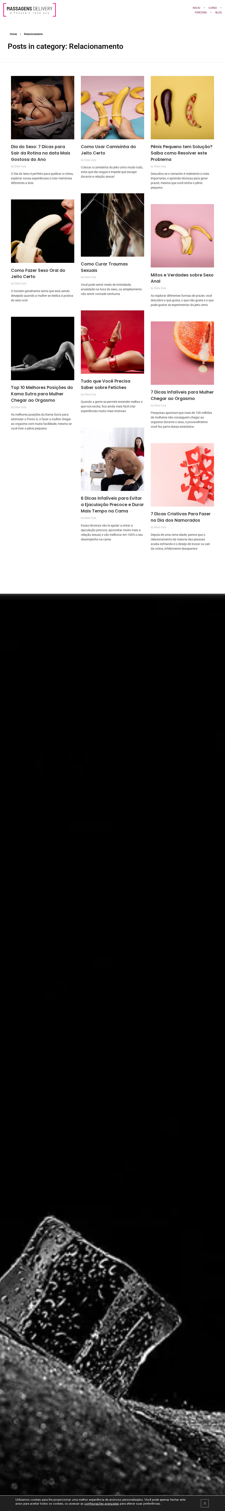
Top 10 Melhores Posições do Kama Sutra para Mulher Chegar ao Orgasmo (42, 394)
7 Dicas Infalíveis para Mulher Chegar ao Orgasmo (182, 395)
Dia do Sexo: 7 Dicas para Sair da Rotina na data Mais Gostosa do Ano (40, 153)
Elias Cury (20, 166)
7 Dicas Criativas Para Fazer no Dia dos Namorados (181, 517)
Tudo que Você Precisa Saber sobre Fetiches (105, 384)
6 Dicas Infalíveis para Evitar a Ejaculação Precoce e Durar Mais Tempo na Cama (112, 504)
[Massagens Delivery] (90, 10)
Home (13, 34)
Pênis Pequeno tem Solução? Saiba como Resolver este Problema (181, 153)
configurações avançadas (101, 1504)
